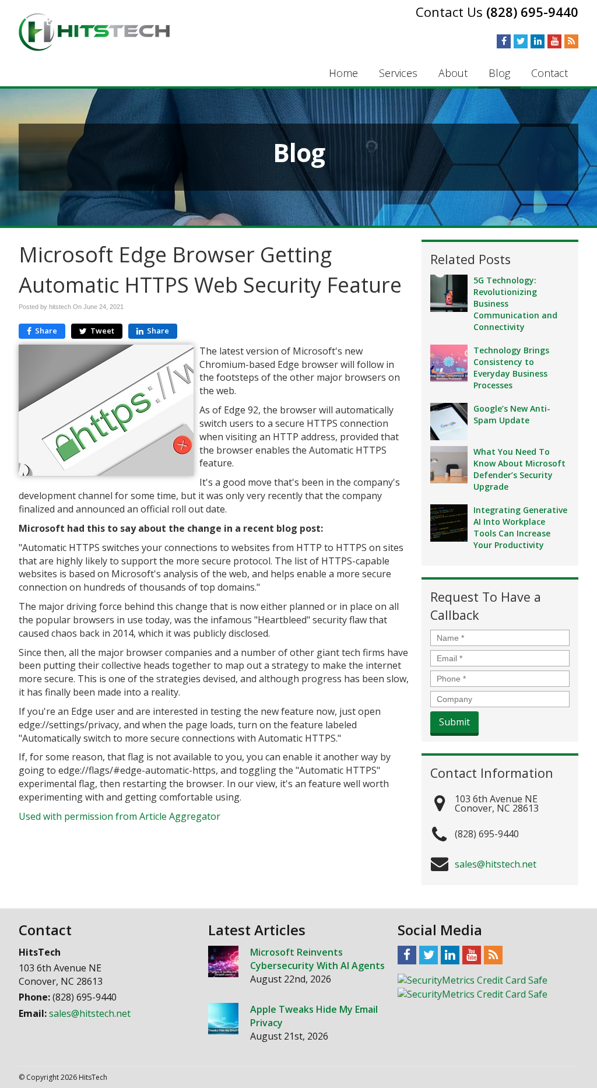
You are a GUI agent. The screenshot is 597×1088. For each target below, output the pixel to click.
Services (398, 73)
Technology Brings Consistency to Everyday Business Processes (511, 368)
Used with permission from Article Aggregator (119, 816)
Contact (549, 73)
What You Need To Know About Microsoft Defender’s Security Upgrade (519, 469)
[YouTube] (554, 40)
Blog (499, 73)
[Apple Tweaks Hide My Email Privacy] (223, 1018)
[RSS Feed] (571, 40)
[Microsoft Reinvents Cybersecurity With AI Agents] (223, 961)
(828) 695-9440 (532, 11)
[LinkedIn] (538, 40)
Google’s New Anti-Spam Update (511, 414)
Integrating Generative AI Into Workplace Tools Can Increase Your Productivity (520, 527)
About (453, 73)
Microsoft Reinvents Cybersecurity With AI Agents (317, 959)
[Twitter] (521, 40)
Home (343, 73)
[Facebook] (504, 40)
